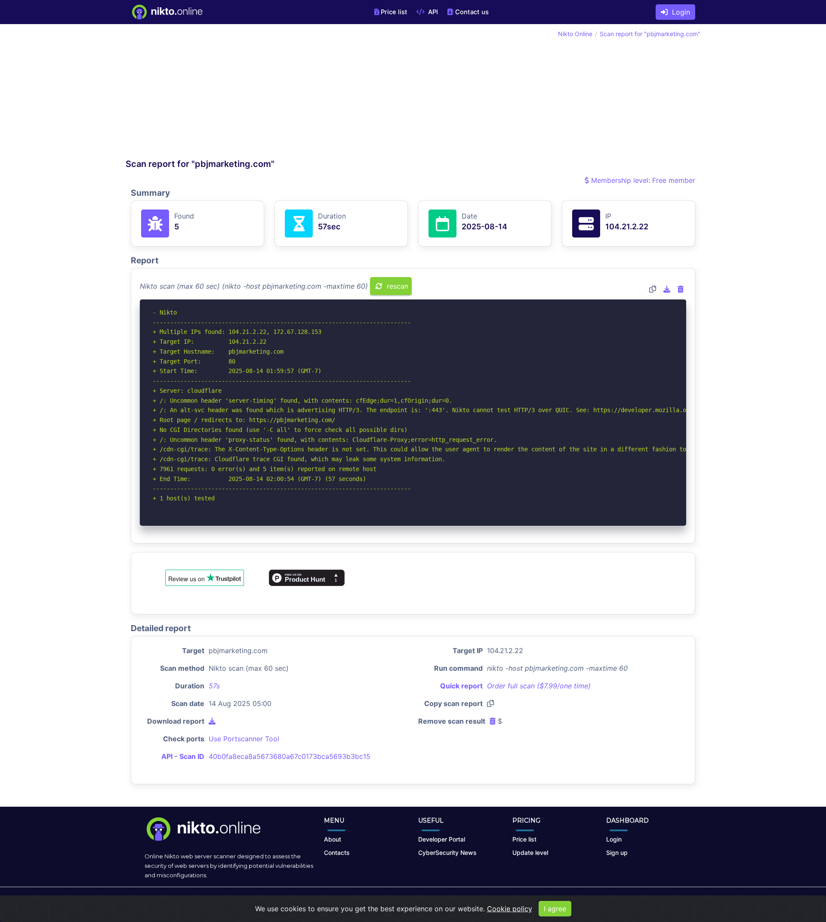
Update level (530, 852)
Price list (394, 12)
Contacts (337, 852)
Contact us (472, 12)
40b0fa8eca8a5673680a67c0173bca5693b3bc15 (289, 756)
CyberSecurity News (447, 852)
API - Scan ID (182, 756)
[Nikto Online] (167, 12)
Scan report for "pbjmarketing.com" (650, 33)
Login (679, 12)
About (332, 839)
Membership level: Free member (642, 180)
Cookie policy (509, 908)
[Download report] (667, 289)
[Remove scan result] (680, 289)
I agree (555, 908)
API (432, 12)
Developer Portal (441, 839)
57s (214, 685)
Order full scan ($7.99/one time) (539, 685)
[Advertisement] (269, 94)
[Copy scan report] (652, 289)
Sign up (617, 852)
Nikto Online (575, 33)
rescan (396, 286)
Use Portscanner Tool (244, 738)
